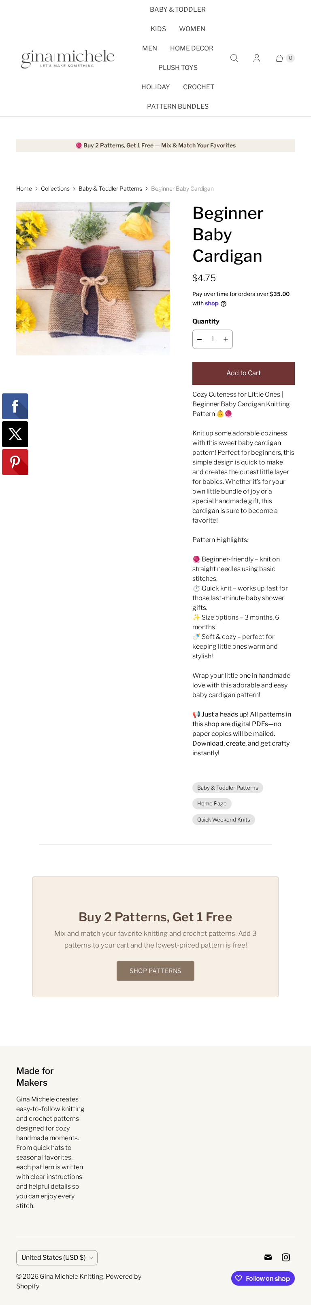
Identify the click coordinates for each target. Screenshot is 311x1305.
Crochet (198, 87)
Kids (158, 29)
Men (149, 48)
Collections (55, 188)
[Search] (234, 58)
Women (192, 29)
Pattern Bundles (178, 106)
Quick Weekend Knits (223, 819)
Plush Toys (178, 67)
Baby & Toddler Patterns (110, 188)
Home (24, 188)
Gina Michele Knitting (71, 1276)
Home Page (212, 803)
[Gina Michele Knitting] (68, 58)
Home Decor (191, 48)
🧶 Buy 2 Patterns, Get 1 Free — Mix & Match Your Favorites (155, 145)
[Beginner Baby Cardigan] (93, 278)
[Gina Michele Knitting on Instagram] (286, 1257)
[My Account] (256, 58)
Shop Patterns (155, 971)
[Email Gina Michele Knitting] (268, 1257)
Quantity (205, 321)
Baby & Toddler (178, 9)
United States (53, 1257)
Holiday (155, 87)
